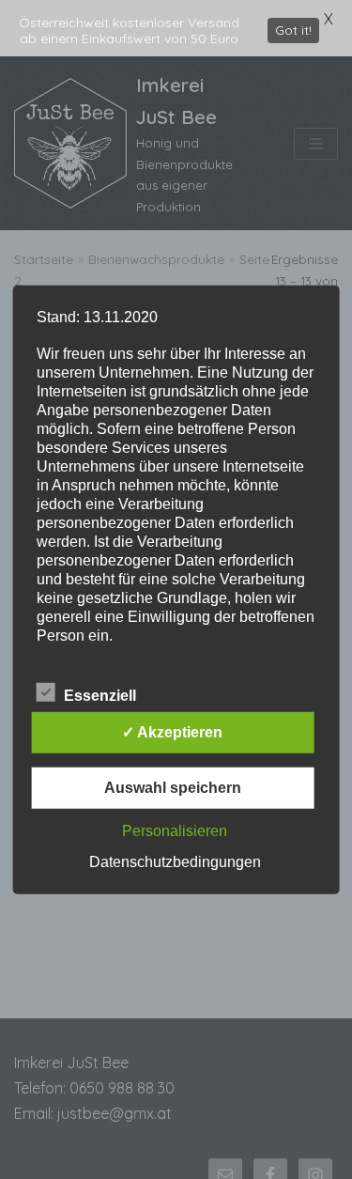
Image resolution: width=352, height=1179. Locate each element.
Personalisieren (174, 831)
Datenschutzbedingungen (175, 862)
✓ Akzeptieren (172, 732)
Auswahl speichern (172, 788)
